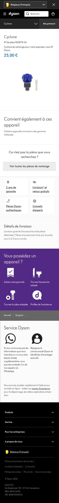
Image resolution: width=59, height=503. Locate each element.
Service (8, 422)
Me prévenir (49, 23)
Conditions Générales (13, 466)
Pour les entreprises (15, 431)
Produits (9, 412)
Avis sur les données (43, 472)
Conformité (29, 466)
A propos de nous (13, 441)
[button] (17, 452)
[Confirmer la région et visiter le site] (53, 4)
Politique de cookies (13, 472)
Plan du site (28, 472)
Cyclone (8, 23)
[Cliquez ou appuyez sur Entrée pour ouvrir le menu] (5, 14)
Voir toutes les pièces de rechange (29, 166)
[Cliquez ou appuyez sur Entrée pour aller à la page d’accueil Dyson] (14, 15)
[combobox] (25, 4)
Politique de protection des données (19, 461)
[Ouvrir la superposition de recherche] (36, 14)
